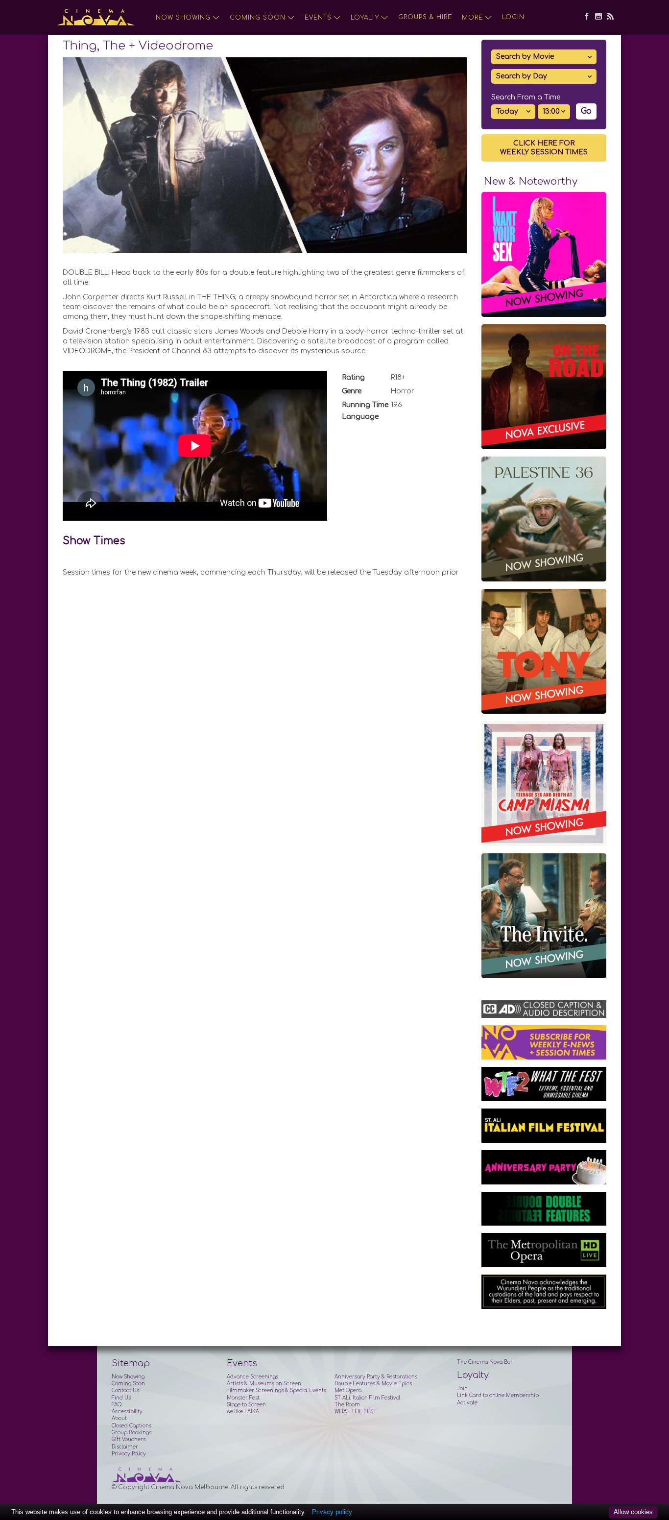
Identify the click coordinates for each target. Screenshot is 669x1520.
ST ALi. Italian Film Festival (367, 1397)
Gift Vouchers (128, 1439)
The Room (347, 1404)
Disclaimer (125, 1446)
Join (462, 1388)
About (119, 1418)
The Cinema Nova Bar (485, 1362)
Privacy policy (332, 1512)
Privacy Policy (129, 1453)
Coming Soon (258, 17)
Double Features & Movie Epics (373, 1383)
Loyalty (365, 17)
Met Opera (347, 1390)
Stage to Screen (246, 1404)
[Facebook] (584, 17)
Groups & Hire (425, 17)
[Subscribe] (608, 17)
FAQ (116, 1404)
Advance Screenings (252, 1376)
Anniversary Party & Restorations (375, 1376)
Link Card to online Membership (498, 1395)
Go (586, 111)
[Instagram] (596, 17)
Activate (467, 1402)
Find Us (121, 1397)
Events (318, 17)
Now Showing (183, 17)
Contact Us (125, 1390)
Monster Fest (243, 1397)
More (472, 17)
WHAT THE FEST (355, 1411)
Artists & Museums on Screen (264, 1383)
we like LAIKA (243, 1411)
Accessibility (127, 1411)
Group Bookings (131, 1432)
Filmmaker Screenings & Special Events (276, 1390)
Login (513, 17)
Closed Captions (131, 1425)
